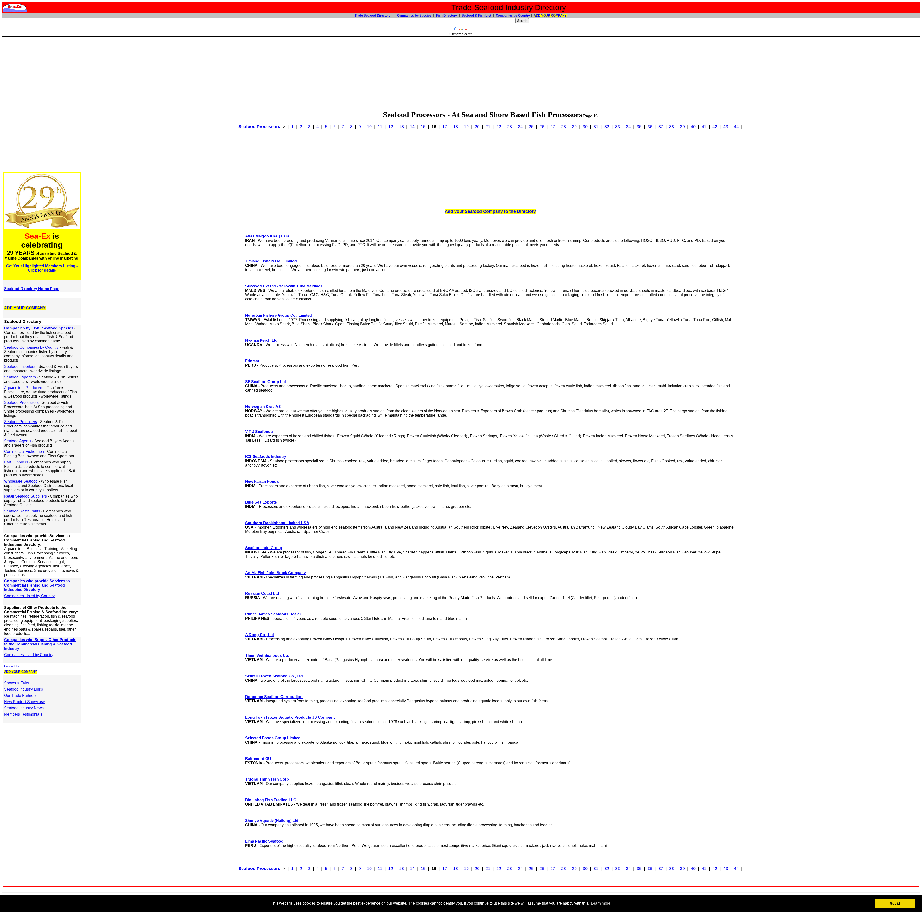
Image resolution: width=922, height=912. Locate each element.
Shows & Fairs (16, 683)
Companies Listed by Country (29, 596)
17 (445, 126)
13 (401, 126)
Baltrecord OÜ (258, 759)
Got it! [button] (895, 903)
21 (487, 126)
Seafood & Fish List (476, 15)
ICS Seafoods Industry (265, 457)
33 (617, 126)
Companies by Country (513, 15)
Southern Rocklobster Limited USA (277, 523)
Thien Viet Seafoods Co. (267, 655)
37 (660, 126)
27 (552, 126)
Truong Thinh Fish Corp (267, 779)
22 (498, 126)
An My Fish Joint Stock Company (275, 573)
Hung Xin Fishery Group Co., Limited (278, 315)
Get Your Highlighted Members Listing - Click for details (42, 268)
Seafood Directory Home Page (31, 289)
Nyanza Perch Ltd (261, 340)
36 (650, 126)
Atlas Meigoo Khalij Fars (267, 236)
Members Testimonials (23, 714)
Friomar (252, 361)
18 (455, 126)
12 (390, 126)
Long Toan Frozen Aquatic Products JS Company (290, 717)
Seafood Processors (259, 126)
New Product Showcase (24, 702)
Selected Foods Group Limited (273, 738)
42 (714, 126)
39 (682, 126)
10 (369, 126)
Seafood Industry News (24, 708)
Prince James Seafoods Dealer (273, 614)
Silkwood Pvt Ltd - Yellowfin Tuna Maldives (283, 286)
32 (606, 126)
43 (725, 126)
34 (628, 126)
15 (423, 126)
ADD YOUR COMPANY (550, 15)
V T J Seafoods (259, 432)
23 (509, 126)
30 (585, 126)
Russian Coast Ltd (262, 593)
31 (596, 126)
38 (671, 126)
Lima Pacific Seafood (264, 841)
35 (639, 126)
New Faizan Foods (262, 482)
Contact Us (12, 666)
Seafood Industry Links (23, 689)
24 (520, 126)
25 (531, 126)
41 (704, 126)
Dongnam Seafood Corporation (274, 697)
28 (563, 126)
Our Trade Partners (20, 695)
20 (477, 126)
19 (466, 126)
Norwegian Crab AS (263, 407)
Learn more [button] (600, 903)
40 (693, 126)
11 (380, 126)
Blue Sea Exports (261, 502)
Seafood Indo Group (263, 548)
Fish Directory (446, 15)
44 (736, 126)
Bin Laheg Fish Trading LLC (270, 800)
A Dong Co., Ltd (259, 635)
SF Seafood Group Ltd (265, 382)
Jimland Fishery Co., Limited (271, 261)
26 (542, 126)
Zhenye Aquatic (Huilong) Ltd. (272, 821)
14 (412, 126)
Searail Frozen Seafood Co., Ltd (274, 676)
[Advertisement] (461, 70)
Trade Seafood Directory (372, 15)
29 (574, 126)
